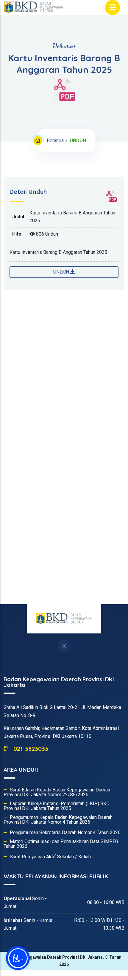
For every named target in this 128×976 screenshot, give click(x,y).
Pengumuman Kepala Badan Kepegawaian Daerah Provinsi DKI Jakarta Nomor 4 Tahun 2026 (58, 820)
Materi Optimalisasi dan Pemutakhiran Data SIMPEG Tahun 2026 (61, 844)
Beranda (55, 140)
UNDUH (61, 272)
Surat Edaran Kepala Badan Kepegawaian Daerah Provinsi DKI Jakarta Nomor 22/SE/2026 (57, 792)
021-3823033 (30, 748)
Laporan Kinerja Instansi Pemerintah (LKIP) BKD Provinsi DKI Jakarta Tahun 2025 (57, 806)
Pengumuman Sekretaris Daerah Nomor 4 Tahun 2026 (65, 832)
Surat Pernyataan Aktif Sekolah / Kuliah (50, 856)
